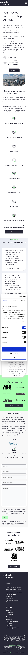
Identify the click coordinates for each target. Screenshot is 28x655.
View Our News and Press (14, 406)
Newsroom (9, 619)
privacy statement (14, 652)
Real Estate (14, 151)
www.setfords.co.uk (19, 643)
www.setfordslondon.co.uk (13, 644)
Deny (14, 357)
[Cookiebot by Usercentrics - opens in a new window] (19, 296)
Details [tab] (14, 300)
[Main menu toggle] (26, 3)
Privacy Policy (9, 625)
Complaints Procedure (12, 621)
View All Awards (14, 566)
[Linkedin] (19, 580)
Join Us (8, 616)
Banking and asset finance (14, 123)
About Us (8, 610)
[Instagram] (15, 580)
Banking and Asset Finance (13, 587)
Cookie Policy (9, 623)
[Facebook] (8, 580)
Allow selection (14, 353)
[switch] (24, 332)
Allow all (14, 348)
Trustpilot (14, 439)
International (9, 614)
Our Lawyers (9, 612)
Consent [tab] (5, 300)
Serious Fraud (14, 206)
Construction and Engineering (14, 220)
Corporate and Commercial (13, 589)
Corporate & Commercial (14, 137)
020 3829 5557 (10, 525)
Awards (8, 618)
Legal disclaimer (10, 629)
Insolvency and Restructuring (14, 165)
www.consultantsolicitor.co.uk (14, 645)
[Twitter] (12, 580)
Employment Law (14, 192)
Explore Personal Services (14, 232)
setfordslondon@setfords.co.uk (15, 523)
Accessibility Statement (12, 627)
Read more (16, 375)
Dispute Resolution (14, 178)
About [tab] (23, 300)
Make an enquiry (14, 70)
